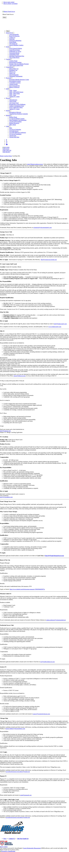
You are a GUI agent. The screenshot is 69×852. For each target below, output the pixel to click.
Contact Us (12, 37)
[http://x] (6, 141)
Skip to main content (8, 2)
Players (8, 98)
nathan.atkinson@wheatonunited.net (56, 620)
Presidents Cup (13, 70)
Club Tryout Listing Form (16, 65)
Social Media (12, 42)
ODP (7, 89)
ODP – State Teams (14, 93)
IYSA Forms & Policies (15, 48)
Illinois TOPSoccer (14, 87)
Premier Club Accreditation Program (19, 64)
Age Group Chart (14, 103)
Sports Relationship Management (32, 848)
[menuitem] (2, 156)
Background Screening (15, 62)
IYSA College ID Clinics (16, 107)
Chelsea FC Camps (14, 96)
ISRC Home (12, 124)
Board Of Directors (14, 36)
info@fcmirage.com (5, 431)
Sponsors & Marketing (15, 40)
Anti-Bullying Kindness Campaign (18, 114)
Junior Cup (12, 73)
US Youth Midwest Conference (17, 132)
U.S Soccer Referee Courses (16, 118)
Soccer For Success (14, 85)
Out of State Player (14, 57)
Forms (7, 46)
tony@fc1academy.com (6, 497)
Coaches (8, 59)
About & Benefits (14, 34)
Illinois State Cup (13, 68)
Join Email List (13, 43)
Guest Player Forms (14, 50)
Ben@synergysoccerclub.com (49, 259)
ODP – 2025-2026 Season (16, 92)
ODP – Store (12, 95)
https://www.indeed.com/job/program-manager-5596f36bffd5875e (27, 589)
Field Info (11, 39)
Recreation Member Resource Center (19, 79)
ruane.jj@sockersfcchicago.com (41, 714)
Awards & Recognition (15, 121)
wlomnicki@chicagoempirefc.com (42, 227)
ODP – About (13, 90)
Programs (8, 78)
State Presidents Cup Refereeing (17, 120)
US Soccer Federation (15, 129)
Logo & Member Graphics (16, 45)
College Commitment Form (16, 106)
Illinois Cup (12, 71)
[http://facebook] (6, 140)
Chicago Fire (12, 135)
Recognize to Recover (15, 112)
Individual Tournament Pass (16, 56)
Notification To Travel (15, 51)
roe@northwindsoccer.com (47, 661)
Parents (8, 110)
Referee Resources (14, 123)
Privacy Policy (4, 846)
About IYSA (9, 33)
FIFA (10, 128)
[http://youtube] (6, 144)
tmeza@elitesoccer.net (19, 376)
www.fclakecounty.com (54, 326)
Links (7, 126)
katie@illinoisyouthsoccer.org (35, 164)
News (4, 838)
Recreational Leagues (15, 81)
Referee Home (13, 117)
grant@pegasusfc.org (25, 795)
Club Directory (13, 100)
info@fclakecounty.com (60, 324)
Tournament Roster (14, 53)
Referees (8, 115)
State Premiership (14, 74)
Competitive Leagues (15, 82)
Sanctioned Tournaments (15, 76)
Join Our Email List (22, 838)
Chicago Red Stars (14, 137)
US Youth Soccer (13, 131)
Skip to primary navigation (10, 3)
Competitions (9, 67)
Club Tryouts (12, 101)
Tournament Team (14, 54)
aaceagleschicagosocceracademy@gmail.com (18, 771)
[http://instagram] (6, 143)
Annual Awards (13, 84)
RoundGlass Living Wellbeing (17, 104)
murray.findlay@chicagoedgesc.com (15, 728)
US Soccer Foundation (15, 134)
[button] (5, 17)
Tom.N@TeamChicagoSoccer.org (54, 555)
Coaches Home (13, 61)
